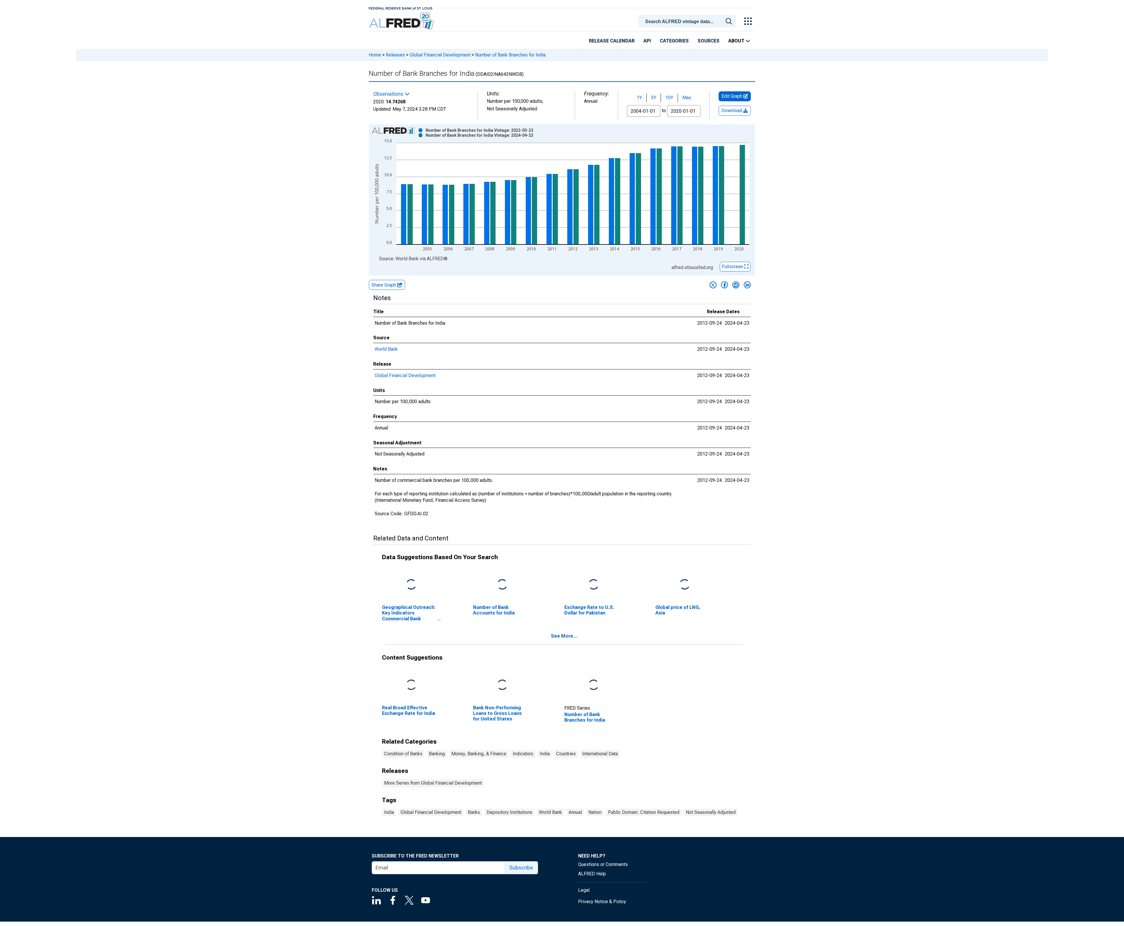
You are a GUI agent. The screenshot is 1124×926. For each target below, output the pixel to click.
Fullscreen (733, 266)
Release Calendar (612, 41)
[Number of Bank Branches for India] (593, 685)
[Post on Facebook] (724, 284)
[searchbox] (688, 21)
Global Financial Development (439, 55)
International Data (600, 753)
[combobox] (688, 21)
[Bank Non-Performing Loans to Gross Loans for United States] (502, 685)
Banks (474, 812)
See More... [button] (564, 636)
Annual (575, 812)
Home (375, 55)
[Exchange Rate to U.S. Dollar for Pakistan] (593, 585)
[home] (402, 21)
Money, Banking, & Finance (478, 753)
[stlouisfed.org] (400, 8)
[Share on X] (713, 284)
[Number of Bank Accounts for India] (502, 585)
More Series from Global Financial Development (433, 783)
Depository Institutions (509, 812)
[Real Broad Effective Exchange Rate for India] (411, 685)
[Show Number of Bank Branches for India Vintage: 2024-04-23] (479, 135)
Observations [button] (389, 94)
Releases (395, 55)
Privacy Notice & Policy (602, 901)
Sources (708, 41)
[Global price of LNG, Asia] (684, 585)
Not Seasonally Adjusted (711, 812)
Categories (674, 41)
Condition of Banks (403, 753)
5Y (653, 97)
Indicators (523, 753)
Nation (595, 812)
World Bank (386, 349)
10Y (669, 97)
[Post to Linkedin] (747, 284)
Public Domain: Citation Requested (643, 812)
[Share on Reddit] (735, 284)
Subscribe (521, 868)
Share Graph (384, 285)
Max (686, 97)
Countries (566, 753)
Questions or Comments (603, 864)
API (647, 41)
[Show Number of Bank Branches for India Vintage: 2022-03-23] (479, 130)
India (545, 753)
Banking (437, 753)
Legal (584, 890)
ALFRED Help (592, 874)
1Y (639, 97)
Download (732, 110)
